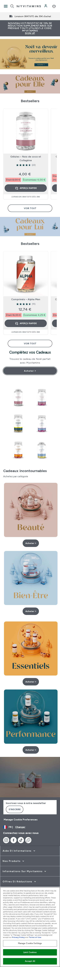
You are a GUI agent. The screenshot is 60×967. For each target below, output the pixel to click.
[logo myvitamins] (29, 6)
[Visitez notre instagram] (6, 840)
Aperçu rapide (28, 188)
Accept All (30, 961)
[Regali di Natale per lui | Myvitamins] (30, 226)
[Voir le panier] (54, 6)
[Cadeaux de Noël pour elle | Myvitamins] (30, 83)
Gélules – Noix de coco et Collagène (25, 158)
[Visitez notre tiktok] (21, 840)
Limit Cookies (30, 952)
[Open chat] (28, 840)
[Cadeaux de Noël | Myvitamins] (30, 54)
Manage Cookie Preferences (21, 819)
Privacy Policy (18, 937)
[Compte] (46, 6)
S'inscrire (15, 809)
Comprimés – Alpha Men (25, 299)
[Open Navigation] (5, 6)
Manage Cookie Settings (30, 943)
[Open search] (12, 6)
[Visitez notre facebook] (13, 840)
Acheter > (30, 371)
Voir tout (30, 208)
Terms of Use (35, 937)
